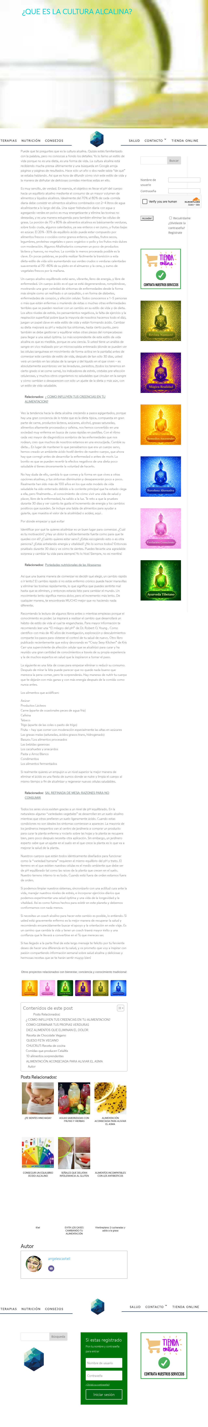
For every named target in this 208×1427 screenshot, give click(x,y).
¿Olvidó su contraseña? (97, 1384)
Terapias (9, 140)
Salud (134, 140)
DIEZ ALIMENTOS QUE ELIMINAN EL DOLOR (57, 1030)
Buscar (174, 160)
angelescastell (59, 1258)
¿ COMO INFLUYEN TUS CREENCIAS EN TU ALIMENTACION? (68, 1019)
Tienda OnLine (185, 140)
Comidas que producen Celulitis (47, 1051)
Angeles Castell (91, 1415)
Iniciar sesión (104, 1394)
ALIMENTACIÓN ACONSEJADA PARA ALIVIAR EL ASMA (64, 1061)
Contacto (154, 140)
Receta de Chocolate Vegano (46, 1035)
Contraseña (148, 191)
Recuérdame (182, 218)
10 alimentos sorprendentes (44, 1056)
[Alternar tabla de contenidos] (118, 1008)
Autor (31, 1066)
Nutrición (31, 140)
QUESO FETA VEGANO (42, 1040)
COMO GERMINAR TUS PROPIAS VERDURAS (57, 1025)
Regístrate (175, 233)
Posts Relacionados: (46, 1014)
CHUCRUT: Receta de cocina (45, 1045)
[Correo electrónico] (51, 1268)
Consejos (54, 140)
